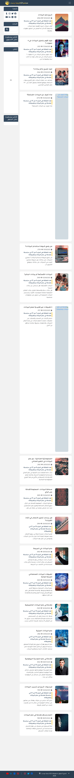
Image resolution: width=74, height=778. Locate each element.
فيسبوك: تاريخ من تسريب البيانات (38, 687)
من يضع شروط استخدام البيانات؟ (38, 246)
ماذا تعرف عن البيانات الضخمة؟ (39, 95)
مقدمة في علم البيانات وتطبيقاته (40, 23)
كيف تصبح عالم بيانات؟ (42, 69)
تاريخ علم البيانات (45, 15)
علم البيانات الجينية (44, 631)
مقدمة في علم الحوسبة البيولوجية (38, 659)
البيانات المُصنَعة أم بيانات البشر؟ (38, 274)
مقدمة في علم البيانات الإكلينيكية (38, 605)
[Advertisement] (46, 751)
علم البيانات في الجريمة (42, 549)
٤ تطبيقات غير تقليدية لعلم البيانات (38, 307)
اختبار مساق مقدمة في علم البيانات (38, 715)
